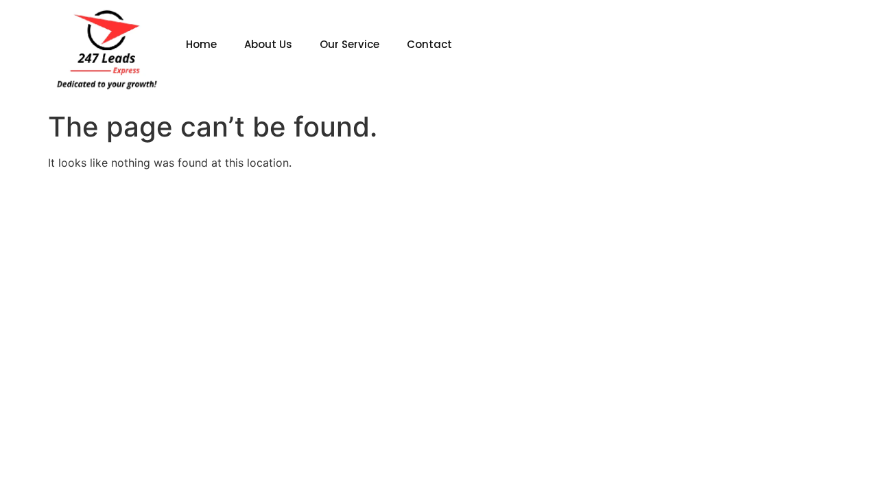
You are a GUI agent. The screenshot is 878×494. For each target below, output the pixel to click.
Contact (429, 44)
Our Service (349, 44)
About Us (268, 44)
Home (201, 44)
